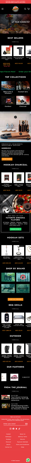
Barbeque (8, 436)
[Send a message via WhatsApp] (28, 460)
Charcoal (8, 442)
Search (8, 444)
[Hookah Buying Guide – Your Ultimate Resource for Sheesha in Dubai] (5, 405)
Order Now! (23, 25)
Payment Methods (22, 442)
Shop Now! (7, 159)
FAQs (22, 447)
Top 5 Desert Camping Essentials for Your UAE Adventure (20, 398)
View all (15, 41)
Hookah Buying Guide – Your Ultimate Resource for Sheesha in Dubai (20, 407)
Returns (22, 439)
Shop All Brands (15, 299)
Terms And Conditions (22, 444)
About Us (22, 434)
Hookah (8, 434)
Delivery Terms (22, 436)
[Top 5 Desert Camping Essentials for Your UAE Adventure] (5, 397)
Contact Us (8, 447)
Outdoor (8, 439)
